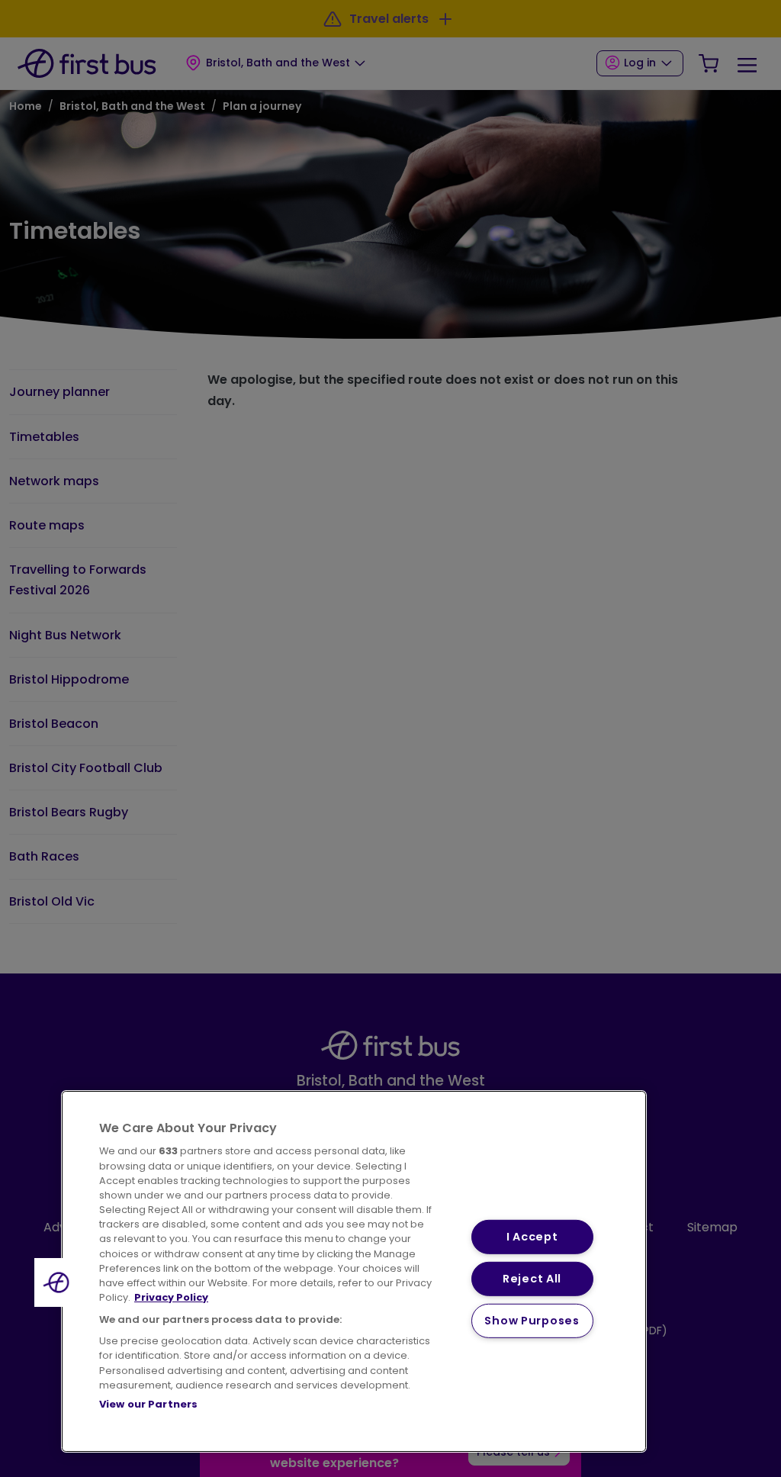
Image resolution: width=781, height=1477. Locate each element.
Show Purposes (531, 1319)
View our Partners (148, 1404)
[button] (58, 1282)
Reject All (532, 1278)
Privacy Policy (171, 1297)
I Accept (532, 1236)
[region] (354, 1271)
